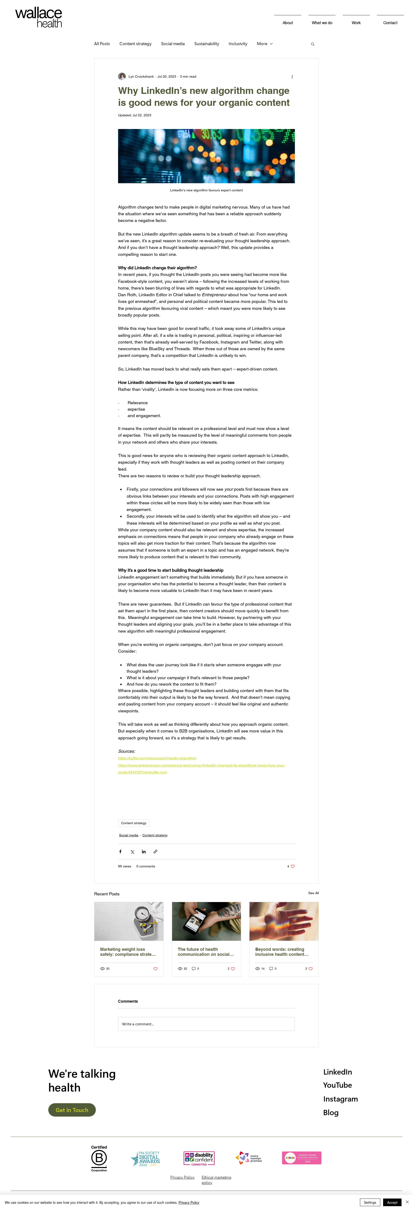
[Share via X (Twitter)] (132, 851)
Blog (331, 1112)
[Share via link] (155, 851)
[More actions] (292, 76)
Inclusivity (238, 43)
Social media (173, 43)
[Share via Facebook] (120, 851)
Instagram (340, 1098)
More (262, 43)
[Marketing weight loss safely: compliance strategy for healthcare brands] (128, 921)
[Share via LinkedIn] (143, 851)
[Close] (407, 1202)
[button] (312, 44)
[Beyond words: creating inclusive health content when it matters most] (284, 921)
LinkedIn (337, 1071)
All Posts (102, 43)
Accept (392, 1202)
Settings (370, 1202)
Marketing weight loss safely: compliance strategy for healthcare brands (128, 952)
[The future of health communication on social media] (206, 921)
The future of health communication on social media (203, 952)
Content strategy (136, 43)
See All (313, 893)
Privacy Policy (182, 1177)
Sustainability (206, 43)
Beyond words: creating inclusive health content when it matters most (279, 952)
